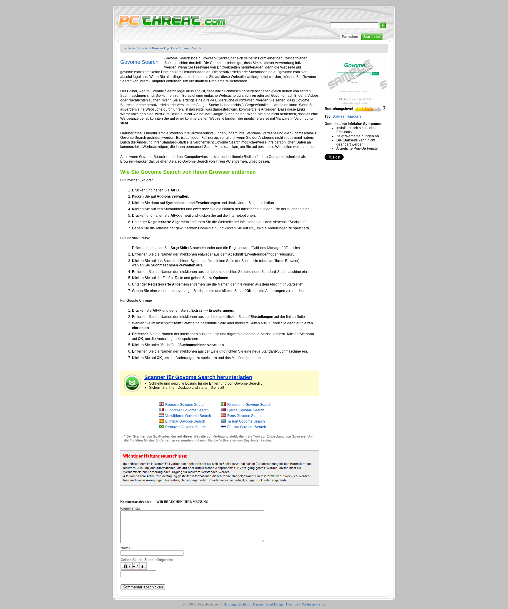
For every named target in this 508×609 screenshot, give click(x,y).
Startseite (371, 37)
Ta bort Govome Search (246, 421)
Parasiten (350, 37)
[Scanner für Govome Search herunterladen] (132, 383)
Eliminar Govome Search (185, 421)
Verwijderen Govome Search (188, 416)
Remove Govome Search (185, 405)
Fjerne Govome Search (245, 410)
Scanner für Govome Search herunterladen (198, 377)
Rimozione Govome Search (249, 405)
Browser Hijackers (164, 48)
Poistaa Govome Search (246, 427)
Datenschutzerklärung (268, 604)
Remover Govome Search (186, 427)
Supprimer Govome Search (187, 410)
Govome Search (190, 48)
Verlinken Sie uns (313, 604)
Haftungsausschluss (237, 604)
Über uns (292, 604)
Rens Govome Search (245, 416)
